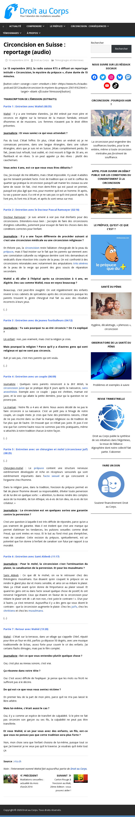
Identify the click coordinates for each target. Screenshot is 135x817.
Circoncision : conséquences (88, 26)
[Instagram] (111, 77)
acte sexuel (51, 476)
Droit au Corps (41, 60)
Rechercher (97, 42)
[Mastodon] (128, 77)
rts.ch (17, 761)
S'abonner (115, 451)
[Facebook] (94, 77)
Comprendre (34, 26)
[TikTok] (115, 85)
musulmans (35, 610)
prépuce (8, 251)
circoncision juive (14, 388)
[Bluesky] (120, 77)
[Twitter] (103, 77)
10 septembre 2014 (18, 60)
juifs (74, 606)
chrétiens (9, 610)
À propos (32, 33)
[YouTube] (107, 85)
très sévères (80, 263)
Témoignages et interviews (69, 60)
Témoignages (11, 33)
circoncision (32, 247)
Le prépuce (56, 26)
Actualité (15, 26)
